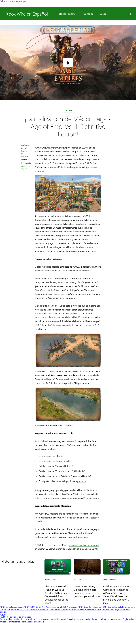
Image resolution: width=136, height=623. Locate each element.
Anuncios (77, 579)
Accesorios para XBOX (56, 606)
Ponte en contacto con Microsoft (51, 619)
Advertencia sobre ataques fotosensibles (29, 609)
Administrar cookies (95, 619)
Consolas (88, 13)
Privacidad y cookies (76, 619)
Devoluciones (108, 609)
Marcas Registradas (125, 619)
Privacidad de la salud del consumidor (17, 619)
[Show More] (130, 14)
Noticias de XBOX (75, 606)
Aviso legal (110, 619)
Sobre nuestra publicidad (32, 621)
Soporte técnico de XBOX (96, 606)
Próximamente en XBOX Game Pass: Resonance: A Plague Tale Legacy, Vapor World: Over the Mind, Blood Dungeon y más (116, 595)
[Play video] (68, 63)
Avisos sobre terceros (10, 621)
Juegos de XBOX (22, 606)
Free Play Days (50, 579)
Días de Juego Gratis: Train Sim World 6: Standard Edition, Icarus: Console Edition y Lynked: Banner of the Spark (57, 595)
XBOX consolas (7, 606)
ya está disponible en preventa (84, 544)
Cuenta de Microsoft (58, 609)
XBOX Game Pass (109, 579)
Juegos (104, 13)
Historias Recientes (66, 13)
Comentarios (114, 606)
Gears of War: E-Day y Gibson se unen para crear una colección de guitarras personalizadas (87, 591)
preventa (39, 170)
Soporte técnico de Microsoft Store (85, 609)
